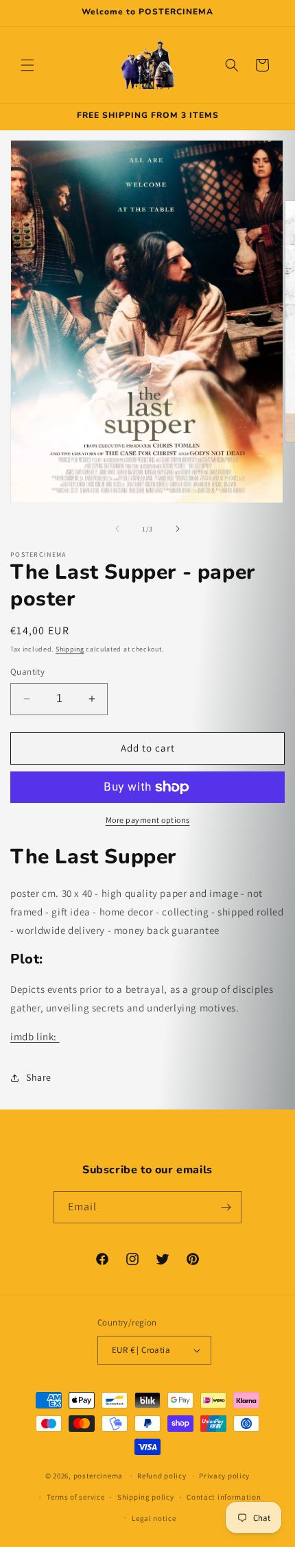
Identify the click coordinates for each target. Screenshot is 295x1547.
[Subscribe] (226, 1207)
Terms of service (75, 1497)
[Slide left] (117, 529)
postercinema (98, 1475)
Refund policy (161, 1475)
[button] (27, 65)
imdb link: (35, 1036)
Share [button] (38, 1077)
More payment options (148, 820)
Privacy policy (224, 1475)
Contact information (224, 1497)
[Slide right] (178, 529)
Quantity (27, 671)
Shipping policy (145, 1497)
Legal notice (154, 1518)
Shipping (70, 649)
